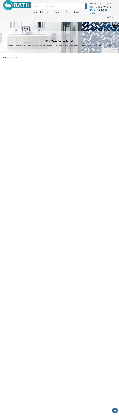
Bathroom (44, 12)
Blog (34, 19)
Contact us (97, 4)
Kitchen (57, 12)
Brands (77, 12)
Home (34, 12)
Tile (67, 12)
